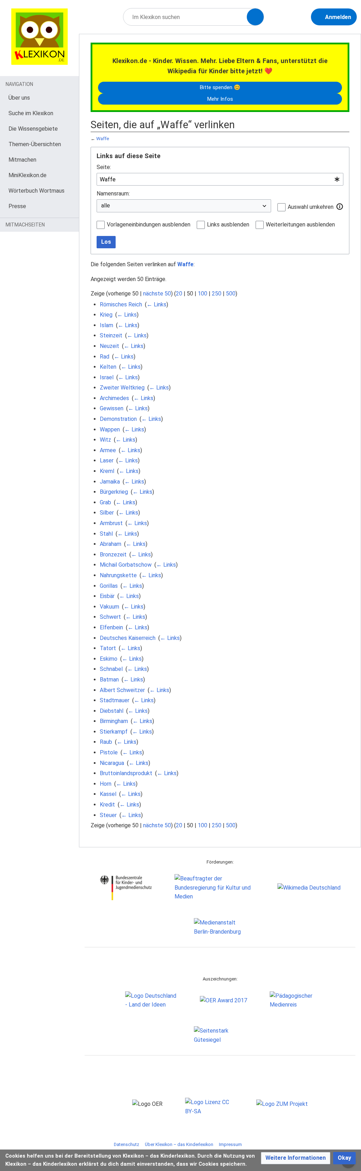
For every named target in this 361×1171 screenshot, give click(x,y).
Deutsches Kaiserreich (127, 638)
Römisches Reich (121, 304)
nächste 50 (157, 293)
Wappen (110, 429)
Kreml (107, 471)
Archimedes (114, 398)
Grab (105, 502)
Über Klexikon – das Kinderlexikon (179, 1144)
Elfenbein (111, 627)
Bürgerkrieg (114, 491)
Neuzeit (109, 346)
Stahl (106, 533)
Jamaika (110, 481)
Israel (107, 377)
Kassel (108, 794)
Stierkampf (114, 731)
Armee (108, 450)
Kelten (108, 366)
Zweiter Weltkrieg (122, 387)
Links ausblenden (228, 224)
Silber (107, 512)
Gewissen (111, 408)
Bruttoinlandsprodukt (126, 773)
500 (230, 293)
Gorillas (109, 586)
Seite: (104, 167)
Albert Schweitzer (122, 690)
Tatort (108, 648)
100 (202, 293)
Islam (106, 325)
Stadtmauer (114, 700)
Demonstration (118, 419)
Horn (105, 783)
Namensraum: (113, 193)
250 (216, 293)
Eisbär (107, 596)
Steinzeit (111, 335)
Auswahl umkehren (311, 207)
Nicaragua (112, 763)
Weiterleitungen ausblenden (300, 224)
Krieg (106, 314)
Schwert (110, 616)
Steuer (108, 815)
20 (179, 293)
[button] (340, 206)
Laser (107, 460)
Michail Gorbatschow (126, 564)
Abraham (110, 544)
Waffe (102, 138)
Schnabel (111, 669)
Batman (109, 679)
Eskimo (108, 658)
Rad (104, 356)
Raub (106, 742)
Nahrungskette (118, 575)
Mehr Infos (220, 99)
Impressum (230, 1144)
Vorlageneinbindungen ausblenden (148, 224)
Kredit (107, 804)
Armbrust (111, 523)
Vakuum (109, 606)
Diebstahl (111, 711)
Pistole (109, 752)
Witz (105, 439)
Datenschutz (126, 1144)
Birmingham (114, 721)
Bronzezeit (113, 554)
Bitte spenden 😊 (220, 87)
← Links (156, 304)
